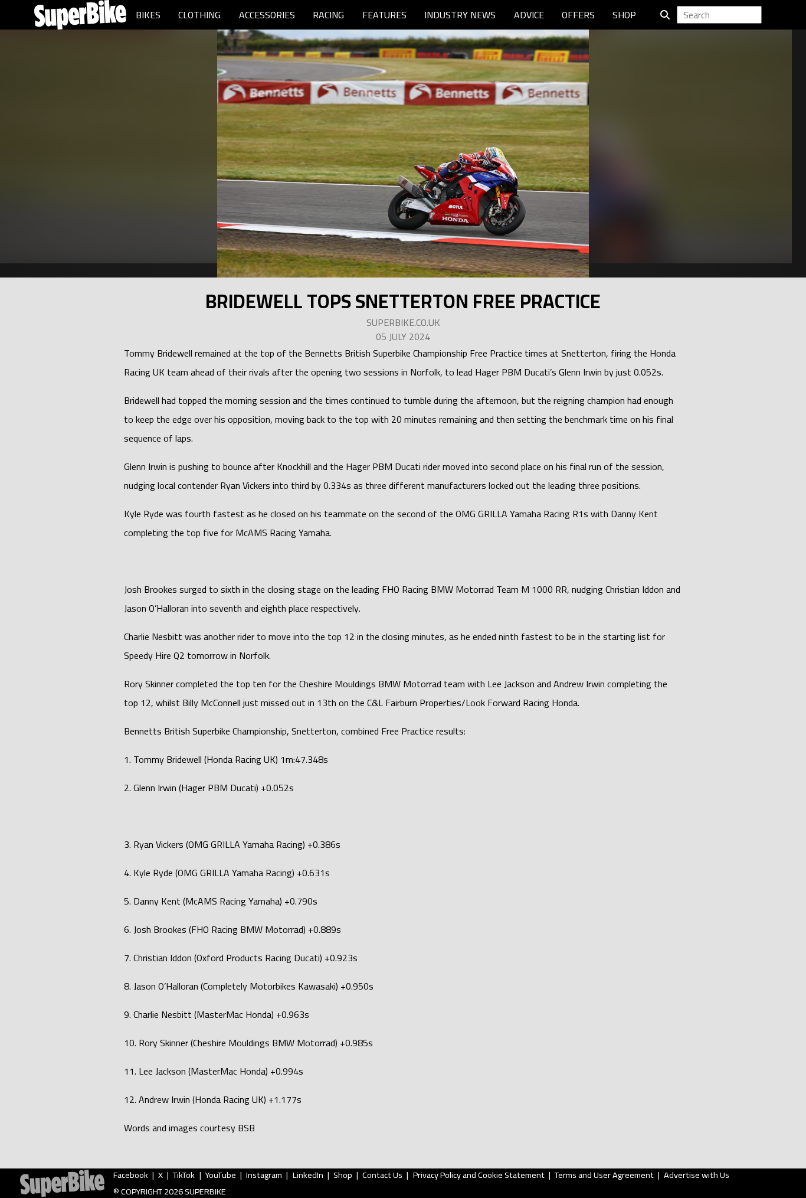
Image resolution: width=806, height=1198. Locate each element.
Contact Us (382, 1174)
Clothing (199, 15)
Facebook (130, 1174)
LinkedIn (308, 1174)
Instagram (264, 1174)
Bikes (148, 15)
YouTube (220, 1174)
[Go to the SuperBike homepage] (80, 15)
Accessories (267, 15)
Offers (578, 15)
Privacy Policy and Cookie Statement (479, 1174)
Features (384, 15)
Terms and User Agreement (604, 1174)
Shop (624, 15)
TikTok (184, 1174)
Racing (328, 15)
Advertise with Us (696, 1174)
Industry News (460, 15)
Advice (529, 15)
